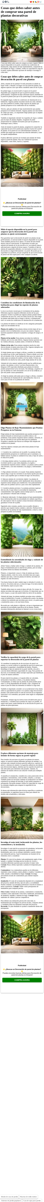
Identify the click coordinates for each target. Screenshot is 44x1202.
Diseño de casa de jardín (9, 1197)
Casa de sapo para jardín (32, 1200)
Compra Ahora (22, 213)
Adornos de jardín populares (11, 1200)
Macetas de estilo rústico (28, 1197)
